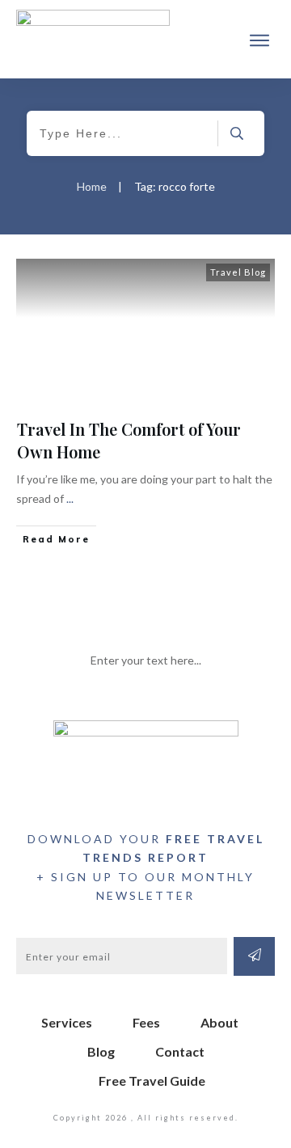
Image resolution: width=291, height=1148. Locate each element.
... (70, 498)
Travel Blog (238, 272)
